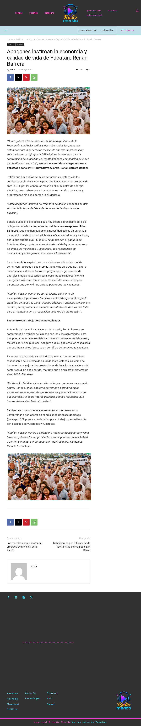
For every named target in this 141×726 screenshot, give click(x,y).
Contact (52, 693)
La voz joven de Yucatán (89, 722)
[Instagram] (16, 598)
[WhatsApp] (34, 77)
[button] (137, 11)
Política (19, 39)
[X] (18, 77)
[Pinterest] (26, 77)
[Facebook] (10, 77)
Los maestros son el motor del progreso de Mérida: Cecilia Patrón (24, 547)
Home (10, 39)
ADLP (12, 69)
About (51, 704)
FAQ (50, 698)
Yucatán (20, 44)
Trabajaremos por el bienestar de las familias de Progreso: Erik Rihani (71, 547)
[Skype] (24, 598)
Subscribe (107, 30)
